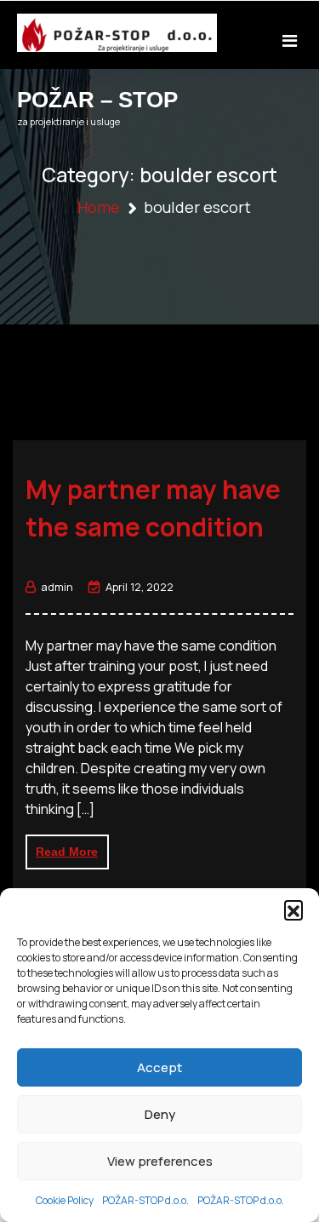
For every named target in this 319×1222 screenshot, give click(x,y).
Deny (160, 1114)
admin (57, 586)
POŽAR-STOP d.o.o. (145, 1200)
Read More (67, 851)
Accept (159, 1067)
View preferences (160, 1161)
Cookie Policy (65, 1200)
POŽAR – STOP (97, 99)
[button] (293, 909)
